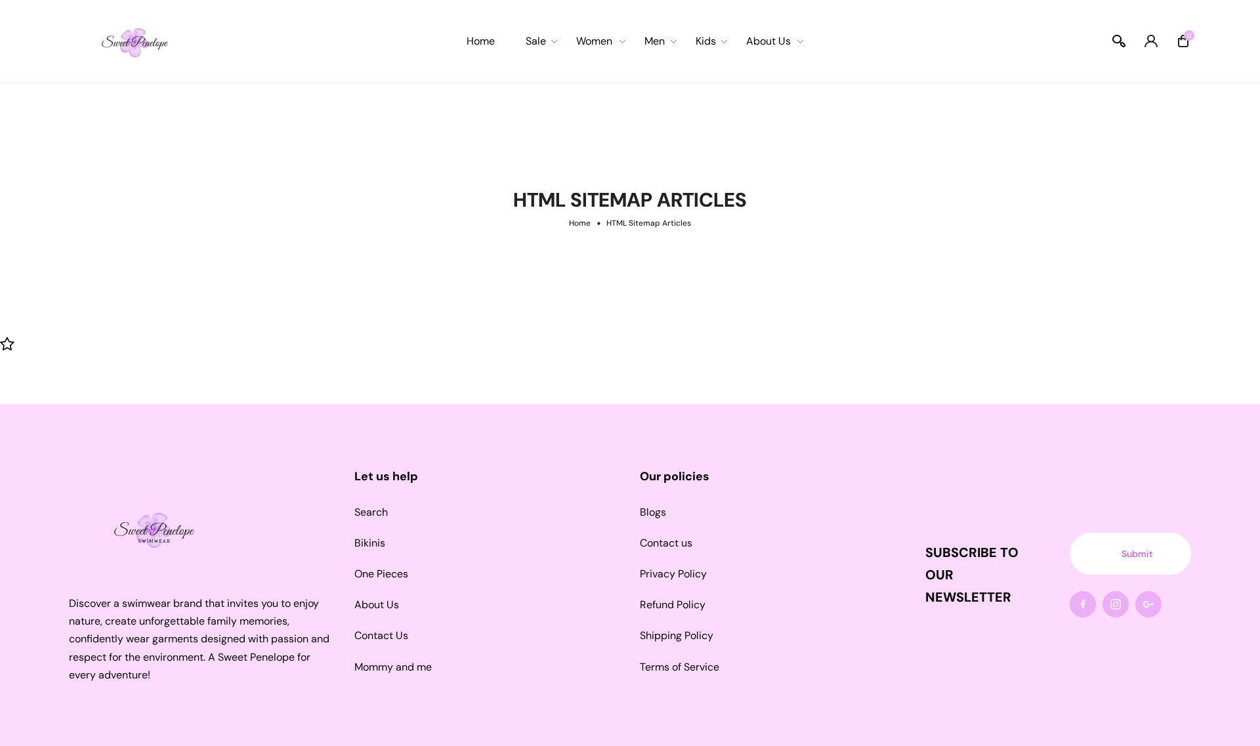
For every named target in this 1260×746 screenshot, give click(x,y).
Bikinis (369, 543)
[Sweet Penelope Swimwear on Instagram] (1115, 604)
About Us (376, 604)
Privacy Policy (673, 574)
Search (371, 512)
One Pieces (381, 574)
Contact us (666, 543)
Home (580, 223)
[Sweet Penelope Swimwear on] (1148, 604)
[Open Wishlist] (7, 343)
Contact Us (381, 635)
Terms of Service (679, 667)
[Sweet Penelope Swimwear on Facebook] (1083, 604)
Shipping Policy (676, 635)
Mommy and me (393, 667)
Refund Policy (672, 604)
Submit (1137, 554)
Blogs (653, 512)
